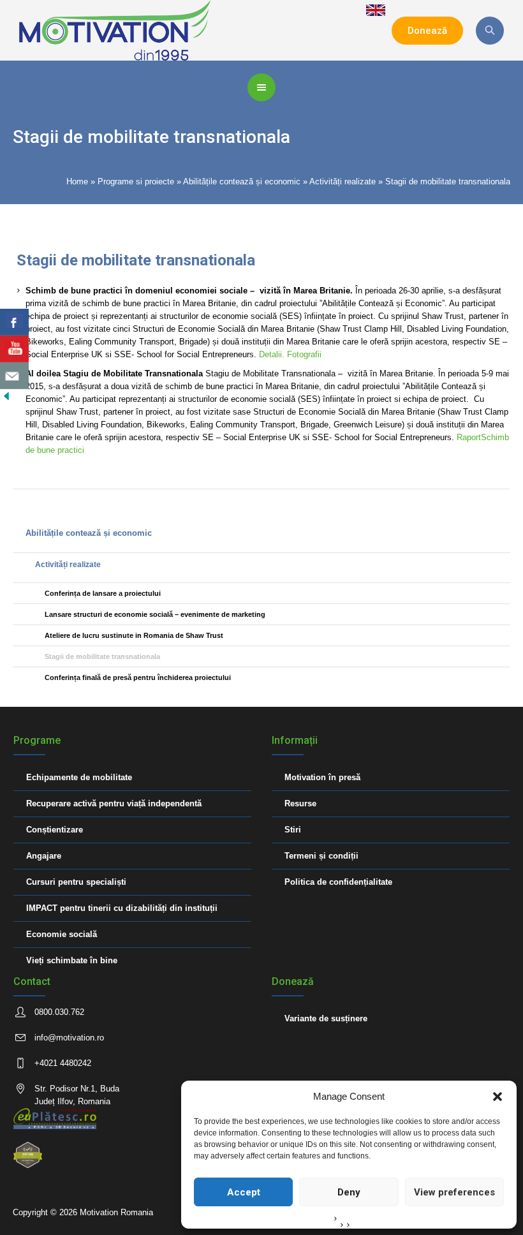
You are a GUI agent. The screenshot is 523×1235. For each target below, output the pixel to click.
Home (77, 181)
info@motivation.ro (69, 1037)
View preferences (454, 1192)
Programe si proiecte (136, 181)
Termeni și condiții (321, 856)
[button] (497, 1096)
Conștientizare (54, 829)
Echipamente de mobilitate (79, 777)
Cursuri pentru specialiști (76, 882)
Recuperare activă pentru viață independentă (114, 803)
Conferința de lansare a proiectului (103, 593)
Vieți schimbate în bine (71, 960)
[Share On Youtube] (14, 349)
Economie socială (61, 934)
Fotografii (304, 354)
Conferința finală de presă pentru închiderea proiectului (138, 677)
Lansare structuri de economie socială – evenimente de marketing (155, 614)
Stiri (292, 829)
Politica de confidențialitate (338, 882)
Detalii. (273, 354)
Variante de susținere (325, 1018)
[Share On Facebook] (14, 322)
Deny (348, 1192)
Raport (469, 437)
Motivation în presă (322, 777)
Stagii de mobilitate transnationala (102, 656)
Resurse (300, 803)
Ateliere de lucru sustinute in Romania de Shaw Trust (134, 635)
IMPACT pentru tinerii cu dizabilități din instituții (121, 908)
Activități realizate (342, 181)
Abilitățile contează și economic (241, 181)
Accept (243, 1192)
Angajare (43, 856)
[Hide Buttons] (6, 395)
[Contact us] (14, 375)
